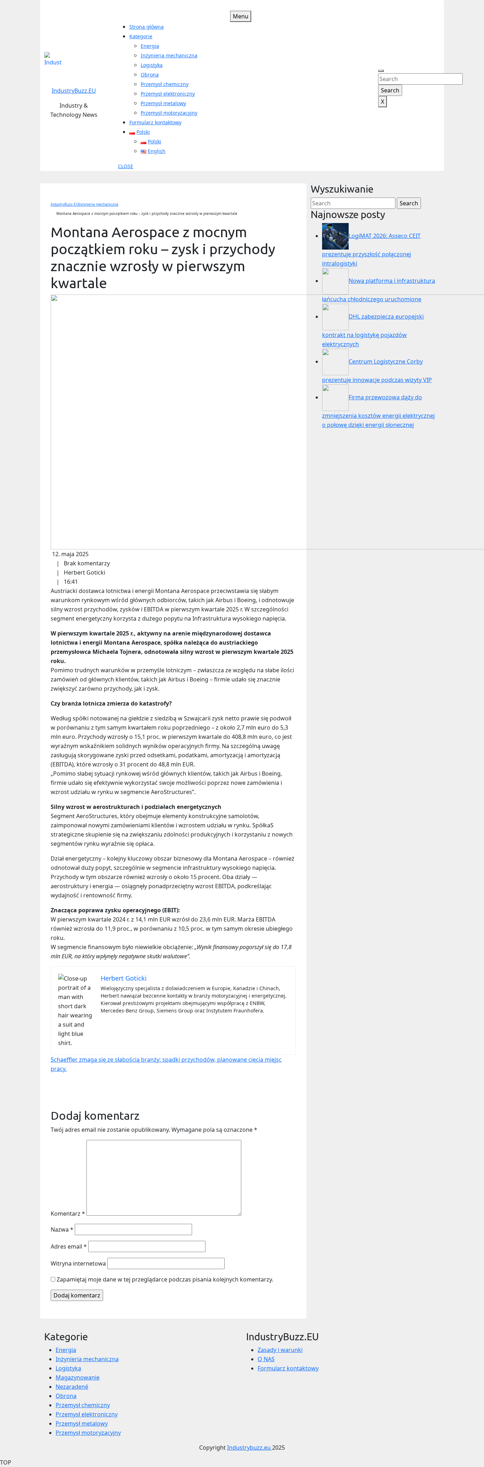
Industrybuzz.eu (249, 1447)
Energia (150, 45)
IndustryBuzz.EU (74, 91)
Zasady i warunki (280, 1350)
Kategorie (140, 36)
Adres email (69, 1246)
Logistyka (152, 65)
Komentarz (68, 1213)
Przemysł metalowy (163, 103)
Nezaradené (72, 1387)
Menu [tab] (240, 16)
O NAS (266, 1359)
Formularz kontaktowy (155, 122)
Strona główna (146, 26)
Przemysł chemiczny (164, 84)
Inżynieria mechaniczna (169, 55)
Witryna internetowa (78, 1263)
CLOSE (125, 166)
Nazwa (62, 1229)
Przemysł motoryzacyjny (169, 112)
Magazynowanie (78, 1377)
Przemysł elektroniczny (168, 93)
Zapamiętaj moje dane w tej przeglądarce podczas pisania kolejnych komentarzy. (165, 1279)
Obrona (150, 74)
